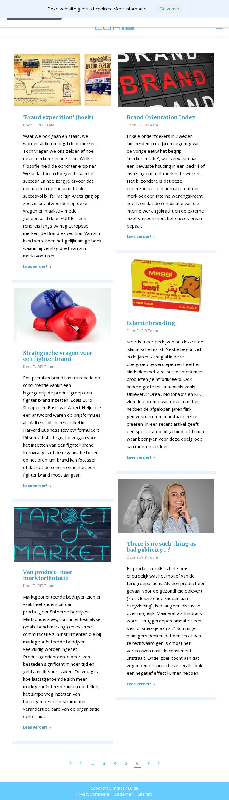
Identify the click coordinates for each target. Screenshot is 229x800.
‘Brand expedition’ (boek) (58, 117)
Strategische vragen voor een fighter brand (57, 356)
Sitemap (145, 794)
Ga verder (169, 8)
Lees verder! (35, 266)
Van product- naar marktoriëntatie (47, 575)
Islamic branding (151, 323)
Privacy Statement (92, 794)
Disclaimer (123, 794)
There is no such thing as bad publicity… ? (161, 547)
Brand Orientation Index (161, 117)
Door (38, 125)
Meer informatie (129, 9)
